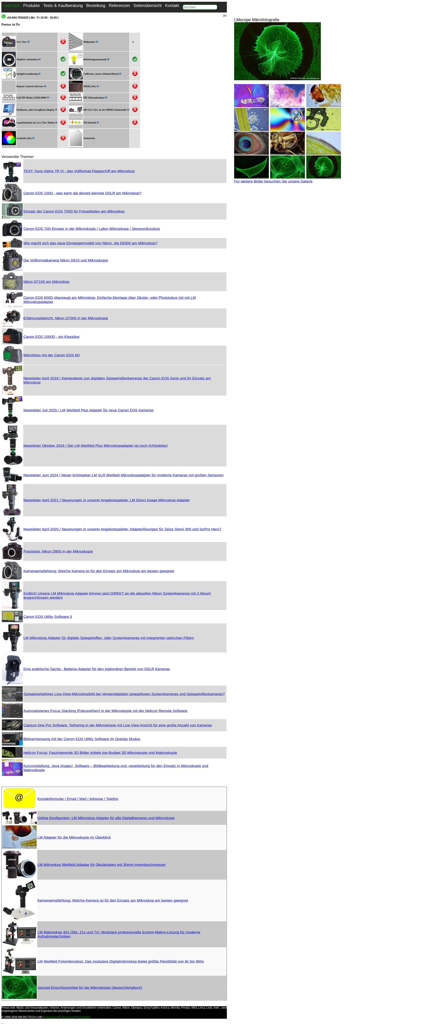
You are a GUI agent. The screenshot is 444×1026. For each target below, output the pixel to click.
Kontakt (172, 5)
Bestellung (95, 5)
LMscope (11, 5)
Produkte (31, 5)
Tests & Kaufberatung (63, 5)
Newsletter (83, 1017)
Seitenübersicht (147, 5)
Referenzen (119, 5)
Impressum (51, 1017)
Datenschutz (67, 1017)
